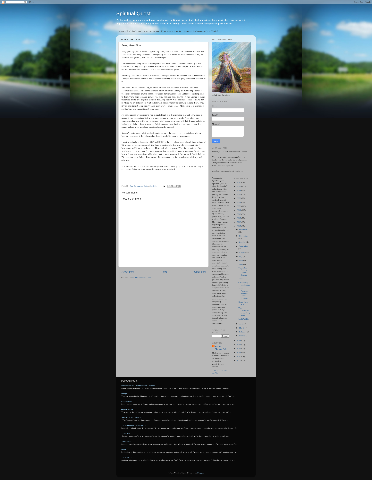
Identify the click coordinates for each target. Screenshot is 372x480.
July (241, 256)
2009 (239, 360)
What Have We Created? (131, 417)
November (243, 235)
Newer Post (127, 271)
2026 (239, 182)
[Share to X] (174, 186)
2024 (239, 190)
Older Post (200, 271)
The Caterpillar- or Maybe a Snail (244, 311)
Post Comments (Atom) (142, 277)
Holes (123, 449)
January (242, 335)
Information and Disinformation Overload (138, 385)
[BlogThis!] (171, 186)
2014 (239, 340)
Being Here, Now (243, 303)
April (241, 323)
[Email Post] (164, 186)
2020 (239, 206)
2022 (239, 198)
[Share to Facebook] (177, 186)
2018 (239, 214)
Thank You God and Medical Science (242, 271)
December (243, 229)
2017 (239, 218)
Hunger (124, 393)
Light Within (243, 319)
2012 (239, 348)
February (243, 331)
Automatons (126, 441)
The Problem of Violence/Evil (133, 425)
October (242, 242)
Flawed (241, 278)
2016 (239, 222)
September (243, 246)
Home (164, 271)
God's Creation (127, 409)
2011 (239, 352)
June (241, 260)
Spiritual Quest (133, 13)
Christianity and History (244, 283)
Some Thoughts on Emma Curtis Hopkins (243, 293)
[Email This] (168, 186)
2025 (239, 186)
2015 (239, 226)
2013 (239, 344)
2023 (239, 194)
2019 (239, 210)
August (242, 252)
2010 (239, 356)
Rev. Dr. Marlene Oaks (221, 348)
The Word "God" (128, 457)
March (242, 327)
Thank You (125, 433)
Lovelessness (126, 401)
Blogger (200, 472)
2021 (239, 202)
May (241, 264)
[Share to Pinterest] (179, 186)
